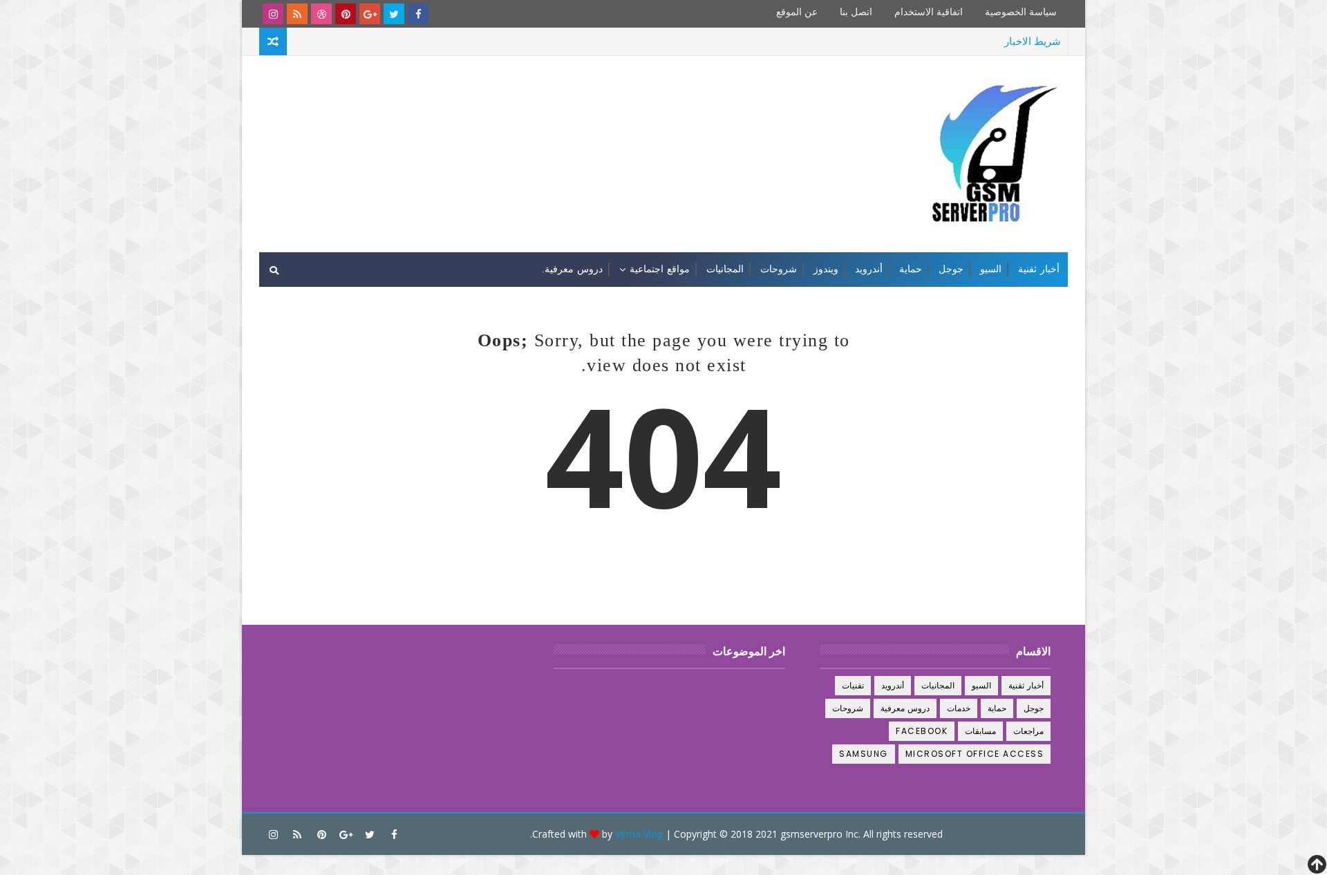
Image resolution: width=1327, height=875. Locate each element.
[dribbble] (321, 13)
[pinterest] (345, 13)
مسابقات (980, 731)
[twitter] (394, 13)
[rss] (297, 13)
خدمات (958, 708)
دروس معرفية (905, 708)
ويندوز (825, 269)
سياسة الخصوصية (1021, 12)
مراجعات (1028, 731)
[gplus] (369, 13)
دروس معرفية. (572, 269)
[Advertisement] (512, 109)
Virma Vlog (639, 833)
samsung (863, 754)
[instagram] (273, 13)
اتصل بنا (856, 12)
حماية (910, 269)
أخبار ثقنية (1039, 269)
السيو (990, 269)
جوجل (951, 269)
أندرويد (869, 269)
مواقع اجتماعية (660, 269)
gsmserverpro (811, 833)
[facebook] (418, 13)
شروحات (778, 269)
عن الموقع (797, 12)
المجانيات (725, 269)
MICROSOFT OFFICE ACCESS (974, 754)
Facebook (922, 731)
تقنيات (853, 685)
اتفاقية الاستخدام (928, 12)
